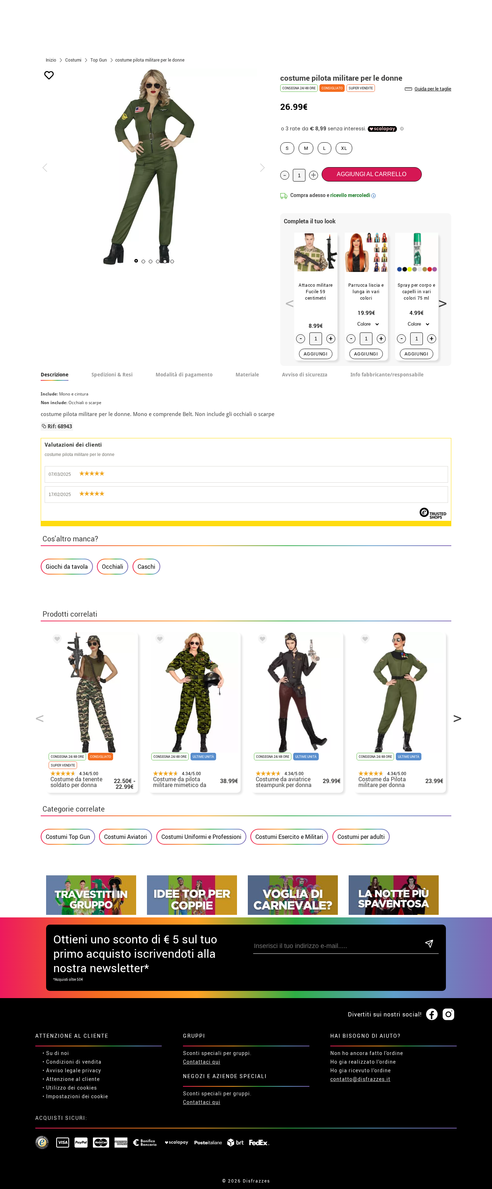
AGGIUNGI (315, 353)
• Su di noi (56, 1053)
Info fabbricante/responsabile (387, 374)
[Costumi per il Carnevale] (293, 912)
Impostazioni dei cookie (77, 1096)
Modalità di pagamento (184, 374)
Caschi (146, 567)
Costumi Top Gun (68, 837)
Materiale (247, 374)
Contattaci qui (201, 1061)
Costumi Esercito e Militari (289, 837)
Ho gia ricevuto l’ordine (360, 1070)
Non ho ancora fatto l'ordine (366, 1053)
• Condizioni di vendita (72, 1061)
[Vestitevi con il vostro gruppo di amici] (91, 912)
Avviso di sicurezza (304, 374)
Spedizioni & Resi (112, 374)
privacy (91, 1070)
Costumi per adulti (361, 837)
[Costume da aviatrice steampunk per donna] (261, 640)
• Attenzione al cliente (71, 1079)
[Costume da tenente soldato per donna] (55, 640)
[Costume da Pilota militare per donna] (363, 640)
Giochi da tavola (67, 567)
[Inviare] (429, 944)
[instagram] (448, 1014)
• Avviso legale (62, 1070)
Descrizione (54, 374)
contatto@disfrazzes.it (360, 1079)
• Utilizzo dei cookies (70, 1087)
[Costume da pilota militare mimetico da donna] (158, 640)
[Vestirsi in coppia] (192, 912)
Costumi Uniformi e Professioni (201, 837)
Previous (287, 299)
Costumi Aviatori (125, 837)
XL (344, 148)
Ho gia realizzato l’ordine (363, 1061)
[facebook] (432, 1014)
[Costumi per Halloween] (394, 912)
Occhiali (112, 567)
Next (440, 299)
